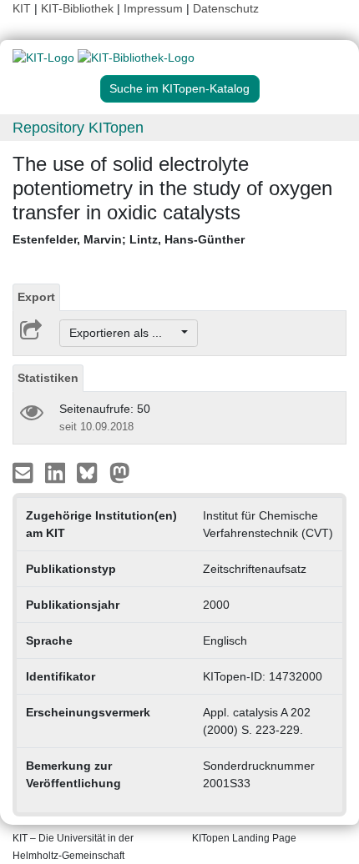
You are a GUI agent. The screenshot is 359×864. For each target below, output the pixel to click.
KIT (22, 8)
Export (36, 297)
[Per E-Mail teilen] (25, 472)
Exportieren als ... (124, 332)
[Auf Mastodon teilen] (119, 472)
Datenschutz (226, 8)
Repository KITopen (78, 127)
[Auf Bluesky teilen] (91, 472)
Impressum (153, 8)
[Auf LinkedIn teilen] (57, 472)
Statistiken (48, 377)
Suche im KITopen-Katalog (179, 88)
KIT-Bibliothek (79, 8)
